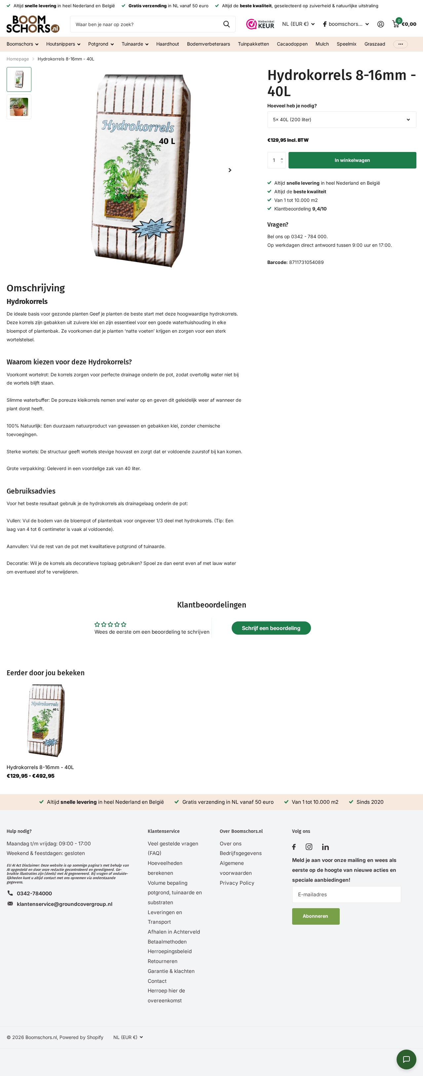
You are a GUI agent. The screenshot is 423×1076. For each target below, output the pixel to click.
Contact (157, 981)
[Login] (380, 24)
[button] (283, 154)
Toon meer (400, 44)
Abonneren (316, 916)
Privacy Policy (237, 883)
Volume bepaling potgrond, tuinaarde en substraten (175, 893)
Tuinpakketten (253, 44)
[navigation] (19, 79)
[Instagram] (309, 847)
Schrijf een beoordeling (271, 628)
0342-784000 (34, 893)
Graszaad (375, 44)
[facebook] (294, 847)
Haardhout (167, 44)
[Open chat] (406, 1059)
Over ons (231, 843)
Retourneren (162, 961)
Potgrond (98, 44)
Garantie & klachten (171, 971)
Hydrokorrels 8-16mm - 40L (40, 767)
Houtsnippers (60, 44)
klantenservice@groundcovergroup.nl (64, 904)
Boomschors (20, 44)
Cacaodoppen (292, 44)
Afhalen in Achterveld (174, 932)
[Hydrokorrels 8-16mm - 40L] (45, 720)
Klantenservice (164, 831)
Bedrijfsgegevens (241, 853)
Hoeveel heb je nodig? (292, 105)
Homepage (18, 58)
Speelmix (347, 44)
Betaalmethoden (167, 942)
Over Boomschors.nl (241, 831)
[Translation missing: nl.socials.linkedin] (325, 847)
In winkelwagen (352, 160)
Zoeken (226, 24)
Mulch (322, 44)
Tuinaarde (132, 44)
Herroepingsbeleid (170, 951)
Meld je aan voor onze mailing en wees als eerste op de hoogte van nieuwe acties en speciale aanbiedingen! (344, 870)
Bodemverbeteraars (208, 44)
